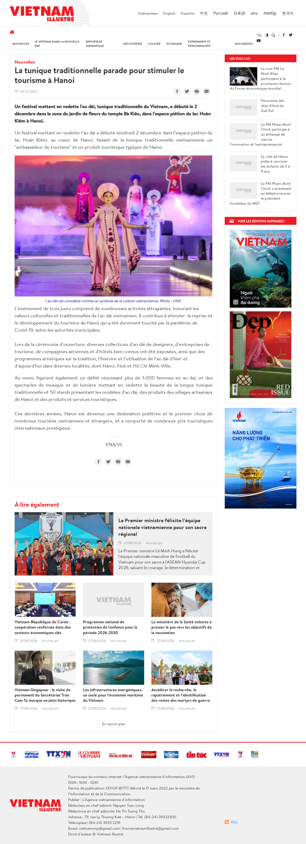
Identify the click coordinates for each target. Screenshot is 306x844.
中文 (204, 13)
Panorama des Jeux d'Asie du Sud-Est (272, 105)
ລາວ (254, 13)
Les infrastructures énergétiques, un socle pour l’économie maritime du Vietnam (113, 695)
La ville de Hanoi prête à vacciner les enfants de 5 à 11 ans (275, 164)
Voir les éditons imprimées (260, 221)
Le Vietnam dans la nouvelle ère (57, 43)
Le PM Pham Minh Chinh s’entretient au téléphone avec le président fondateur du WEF (260, 193)
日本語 (239, 13)
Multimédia (244, 44)
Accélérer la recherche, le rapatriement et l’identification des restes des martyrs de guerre (180, 695)
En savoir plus (113, 723)
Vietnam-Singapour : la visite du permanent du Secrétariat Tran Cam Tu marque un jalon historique (45, 695)
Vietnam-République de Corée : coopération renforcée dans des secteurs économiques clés (43, 627)
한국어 (288, 13)
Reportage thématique (95, 43)
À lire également (37, 504)
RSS (234, 822)
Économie (174, 44)
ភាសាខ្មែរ (269, 13)
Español (187, 13)
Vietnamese (148, 13)
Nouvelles (20, 44)
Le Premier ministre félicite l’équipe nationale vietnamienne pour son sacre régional (162, 527)
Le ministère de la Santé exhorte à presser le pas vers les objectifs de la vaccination (181, 627)
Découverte (132, 44)
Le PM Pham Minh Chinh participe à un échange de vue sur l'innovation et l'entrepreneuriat (260, 134)
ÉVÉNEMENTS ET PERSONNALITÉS (199, 43)
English (169, 13)
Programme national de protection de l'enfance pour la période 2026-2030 (110, 627)
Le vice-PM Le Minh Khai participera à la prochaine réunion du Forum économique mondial (260, 78)
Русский (220, 13)
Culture (154, 44)
